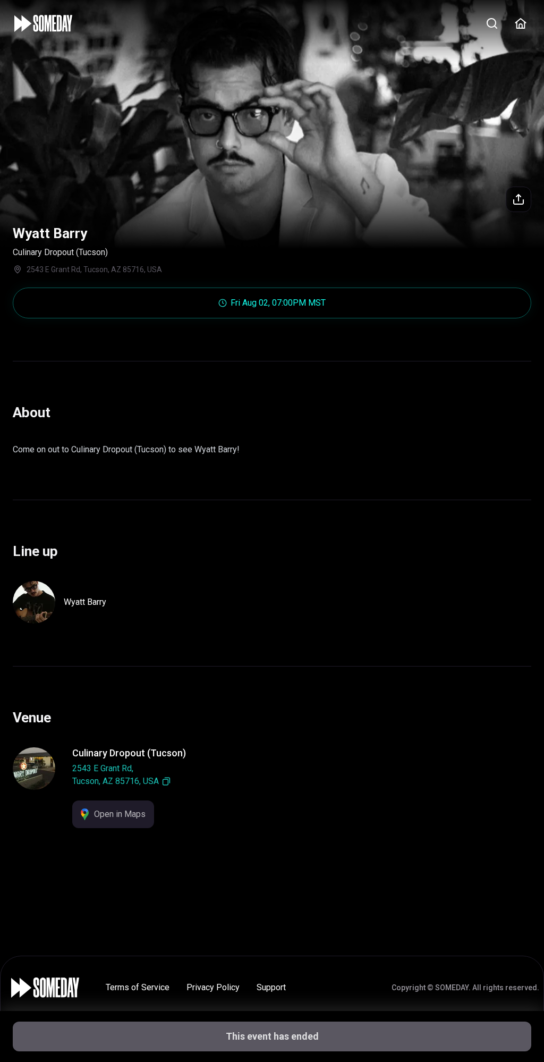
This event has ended (272, 1036)
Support (271, 987)
